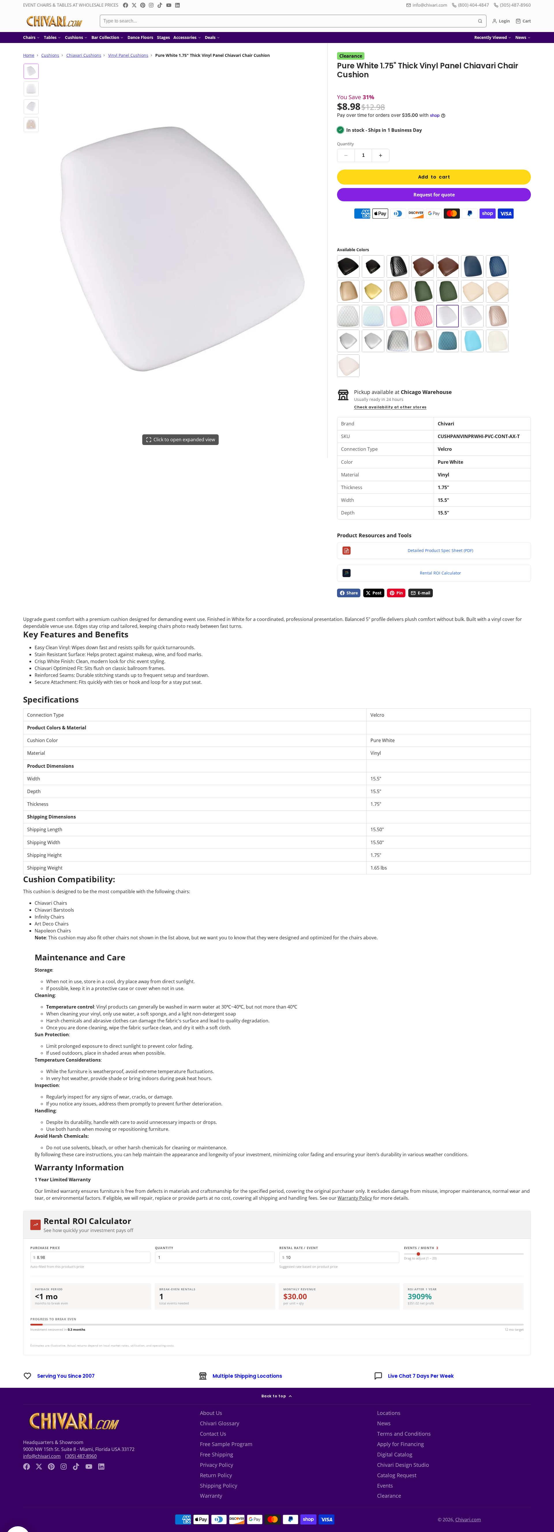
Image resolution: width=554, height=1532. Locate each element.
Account (501, 21)
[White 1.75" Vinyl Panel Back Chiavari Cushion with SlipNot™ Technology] (497, 348)
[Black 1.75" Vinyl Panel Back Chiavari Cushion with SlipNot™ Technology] (348, 274)
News (520, 37)
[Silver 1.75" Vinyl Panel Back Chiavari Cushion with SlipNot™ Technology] (348, 348)
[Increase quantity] (381, 163)
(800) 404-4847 (473, 5)
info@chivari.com (430, 5)
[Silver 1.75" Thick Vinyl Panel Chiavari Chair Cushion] (373, 348)
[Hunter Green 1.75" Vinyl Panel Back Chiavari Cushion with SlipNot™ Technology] (422, 299)
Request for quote (434, 202)
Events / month (421, 1255)
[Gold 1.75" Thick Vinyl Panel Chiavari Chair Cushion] (373, 299)
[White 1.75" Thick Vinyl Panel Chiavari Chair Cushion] (348, 373)
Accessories (184, 37)
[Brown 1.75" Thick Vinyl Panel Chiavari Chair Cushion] (447, 274)
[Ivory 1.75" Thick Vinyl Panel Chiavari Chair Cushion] (497, 299)
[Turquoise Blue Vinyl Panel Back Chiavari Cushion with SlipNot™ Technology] (472, 348)
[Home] (54, 21)
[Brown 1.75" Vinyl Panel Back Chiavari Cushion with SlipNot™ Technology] (422, 274)
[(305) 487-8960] (512, 5)
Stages (163, 37)
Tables (50, 37)
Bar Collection (105, 37)
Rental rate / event (298, 1255)
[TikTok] (160, 5)
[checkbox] (183, 1471)
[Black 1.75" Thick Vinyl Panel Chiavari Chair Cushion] (373, 274)
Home (28, 55)
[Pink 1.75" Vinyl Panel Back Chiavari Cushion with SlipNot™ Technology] (398, 323)
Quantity (345, 151)
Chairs (29, 37)
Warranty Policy (355, 1205)
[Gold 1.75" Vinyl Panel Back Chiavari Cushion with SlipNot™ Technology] (348, 299)
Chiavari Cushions (83, 55)
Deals (210, 37)
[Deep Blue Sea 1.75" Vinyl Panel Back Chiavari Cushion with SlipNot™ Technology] (472, 274)
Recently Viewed (490, 37)
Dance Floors (140, 37)
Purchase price (45, 1255)
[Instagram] (151, 5)
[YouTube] (168, 5)
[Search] (480, 21)
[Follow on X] (134, 5)
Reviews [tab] (41, 1453)
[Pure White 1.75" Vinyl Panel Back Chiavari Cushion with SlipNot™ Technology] (472, 323)
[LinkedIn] (177, 5)
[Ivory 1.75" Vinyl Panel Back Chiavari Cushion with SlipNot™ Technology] (472, 299)
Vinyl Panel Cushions (128, 55)
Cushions (74, 37)
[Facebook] (125, 5)
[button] (404, 1394)
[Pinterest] (142, 5)
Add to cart (434, 184)
